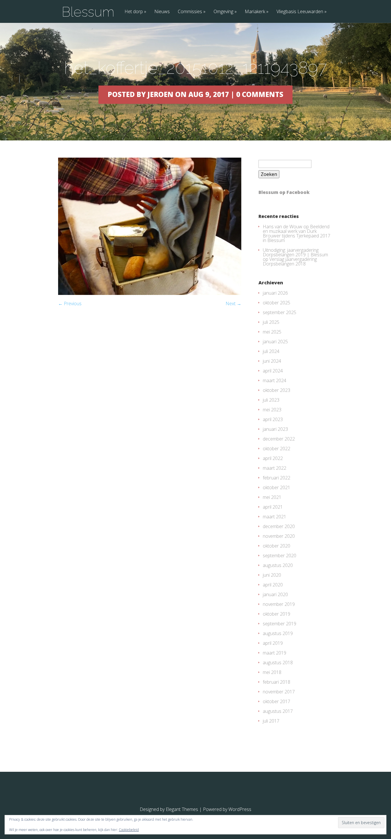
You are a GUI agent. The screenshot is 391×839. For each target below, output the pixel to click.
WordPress (239, 809)
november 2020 (279, 536)
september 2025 (279, 312)
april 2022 (273, 458)
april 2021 (273, 507)
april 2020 (273, 585)
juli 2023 (271, 400)
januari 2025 (275, 341)
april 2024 (273, 371)
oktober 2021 (276, 487)
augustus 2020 (278, 565)
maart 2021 (274, 516)
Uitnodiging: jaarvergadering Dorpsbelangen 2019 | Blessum (295, 252)
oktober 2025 (276, 302)
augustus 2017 (278, 711)
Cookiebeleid (129, 829)
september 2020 (279, 555)
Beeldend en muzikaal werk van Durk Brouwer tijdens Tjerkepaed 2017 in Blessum (296, 233)
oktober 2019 (276, 614)
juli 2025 (271, 322)
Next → (233, 303)
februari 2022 (276, 478)
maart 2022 (274, 468)
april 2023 (273, 419)
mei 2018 (272, 672)
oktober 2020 (276, 546)
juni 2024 (272, 361)
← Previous (70, 303)
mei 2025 (272, 332)
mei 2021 (272, 497)
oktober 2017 (276, 701)
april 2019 (273, 643)
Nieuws (162, 12)
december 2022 (279, 439)
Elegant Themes (182, 809)
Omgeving (223, 12)
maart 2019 (274, 653)
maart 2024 (274, 380)
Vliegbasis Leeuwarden (300, 12)
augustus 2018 (278, 662)
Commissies (190, 12)
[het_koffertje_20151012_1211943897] (149, 293)
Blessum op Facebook (284, 192)
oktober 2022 (276, 448)
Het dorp (134, 12)
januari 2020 (275, 594)
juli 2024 (271, 351)
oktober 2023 (276, 390)
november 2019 (279, 604)
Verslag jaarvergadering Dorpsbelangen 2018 (290, 261)
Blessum (88, 12)
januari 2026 (275, 293)
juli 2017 (271, 721)
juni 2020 (272, 575)
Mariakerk (255, 12)
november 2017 (279, 692)
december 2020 (279, 526)
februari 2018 (276, 682)
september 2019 (279, 623)
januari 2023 (275, 429)
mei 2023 (272, 409)
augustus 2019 (278, 633)
